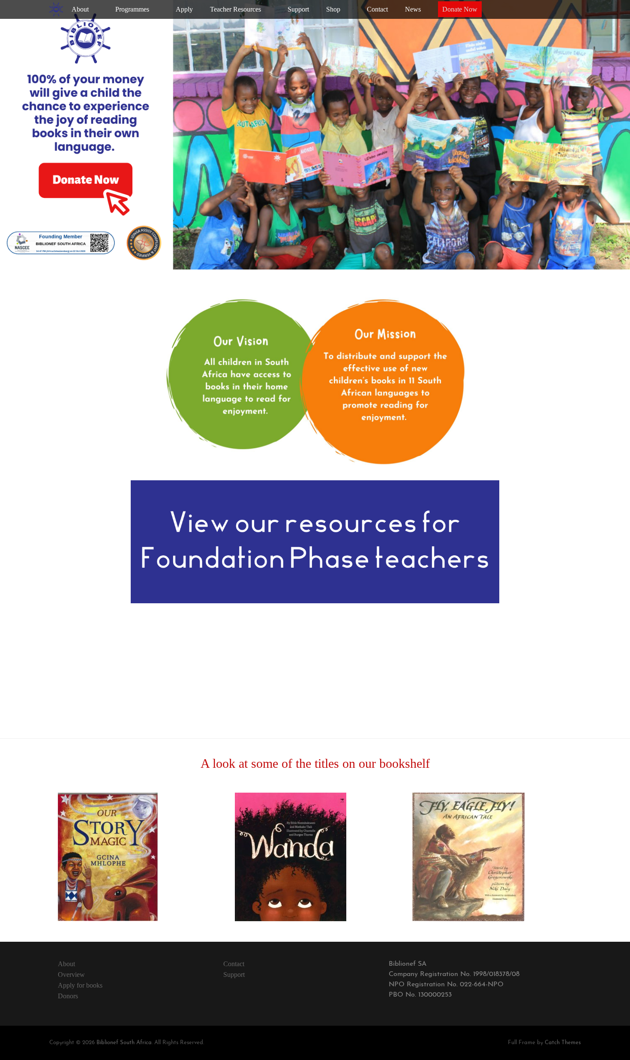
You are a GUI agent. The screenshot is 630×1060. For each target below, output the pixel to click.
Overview (71, 974)
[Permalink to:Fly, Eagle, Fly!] (468, 919)
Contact (233, 963)
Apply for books (80, 985)
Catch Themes (563, 1042)
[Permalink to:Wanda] (290, 919)
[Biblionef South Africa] (56, 9)
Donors (68, 996)
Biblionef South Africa (124, 1042)
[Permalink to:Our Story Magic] (108, 919)
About (66, 963)
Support (234, 974)
